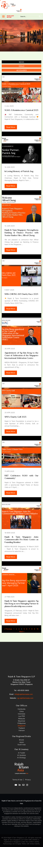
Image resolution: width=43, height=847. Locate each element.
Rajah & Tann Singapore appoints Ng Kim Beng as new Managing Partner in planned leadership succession (21, 603)
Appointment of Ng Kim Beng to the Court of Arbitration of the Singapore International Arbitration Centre (21, 355)
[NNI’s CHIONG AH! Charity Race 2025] (21, 272)
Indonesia (21, 714)
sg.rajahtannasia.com (25, 698)
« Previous (8, 629)
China (21, 711)
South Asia (22, 744)
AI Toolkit (21, 753)
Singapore (21, 726)
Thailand (21, 728)
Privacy (28, 780)
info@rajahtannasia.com (24, 694)
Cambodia (21, 709)
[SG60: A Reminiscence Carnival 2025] (21, 88)
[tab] (21, 61)
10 (37, 629)
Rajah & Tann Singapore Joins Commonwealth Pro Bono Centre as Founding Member (21, 539)
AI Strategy (21, 758)
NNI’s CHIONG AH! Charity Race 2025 (21, 294)
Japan (21, 742)
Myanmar (21, 721)
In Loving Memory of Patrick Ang (19, 171)
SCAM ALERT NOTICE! (10, 16)
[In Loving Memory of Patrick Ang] (21, 150)
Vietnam (21, 730)
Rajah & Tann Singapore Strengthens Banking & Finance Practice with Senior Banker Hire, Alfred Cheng (21, 233)
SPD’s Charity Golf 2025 (15, 417)
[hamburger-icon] (3, 16)
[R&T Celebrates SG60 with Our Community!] (21, 454)
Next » (21, 631)
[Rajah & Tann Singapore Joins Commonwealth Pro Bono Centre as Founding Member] (21, 515)
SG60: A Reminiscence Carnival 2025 (21, 110)
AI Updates (21, 755)
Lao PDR (21, 716)
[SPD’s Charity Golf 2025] (21, 395)
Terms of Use (17, 780)
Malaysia (21, 718)
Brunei (21, 740)
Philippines (22, 723)
